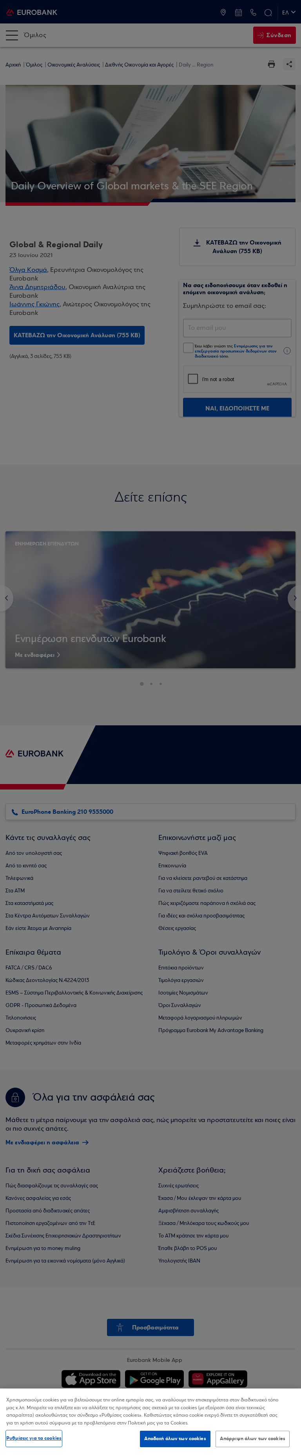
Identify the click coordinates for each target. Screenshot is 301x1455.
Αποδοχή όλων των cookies (175, 1438)
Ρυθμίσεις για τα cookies (34, 1438)
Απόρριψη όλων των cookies (252, 1438)
